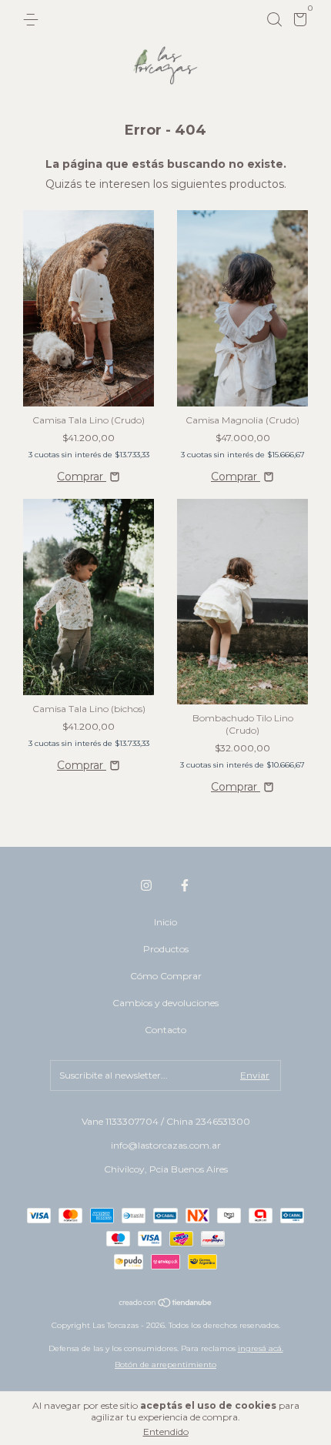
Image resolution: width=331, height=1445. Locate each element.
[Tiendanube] (166, 1304)
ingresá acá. (260, 1348)
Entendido (166, 1431)
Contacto (165, 1029)
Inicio (165, 922)
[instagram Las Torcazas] (146, 885)
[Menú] (33, 19)
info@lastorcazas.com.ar (166, 1145)
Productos (166, 949)
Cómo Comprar (166, 976)
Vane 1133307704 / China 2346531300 (166, 1121)
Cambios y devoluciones (165, 1002)
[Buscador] (274, 19)
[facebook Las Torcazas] (185, 885)
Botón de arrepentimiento (165, 1365)
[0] (297, 21)
